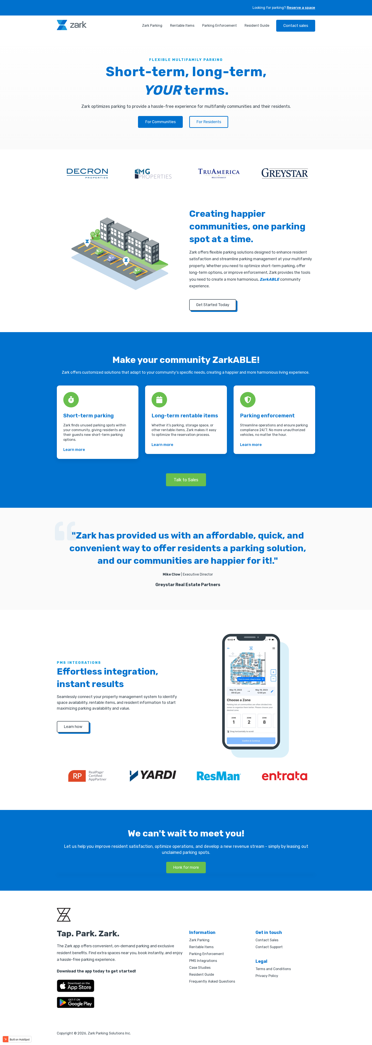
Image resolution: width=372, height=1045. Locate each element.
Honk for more (186, 867)
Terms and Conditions (273, 969)
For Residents (208, 121)
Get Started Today (212, 304)
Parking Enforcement (219, 25)
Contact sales (295, 25)
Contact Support (269, 947)
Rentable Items (182, 25)
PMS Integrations (203, 961)
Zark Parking (152, 25)
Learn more (74, 449)
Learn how (73, 726)
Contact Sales (267, 940)
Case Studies (200, 968)
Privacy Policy (267, 976)
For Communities (160, 121)
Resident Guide (257, 25)
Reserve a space (301, 8)
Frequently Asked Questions (212, 981)
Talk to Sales (186, 479)
